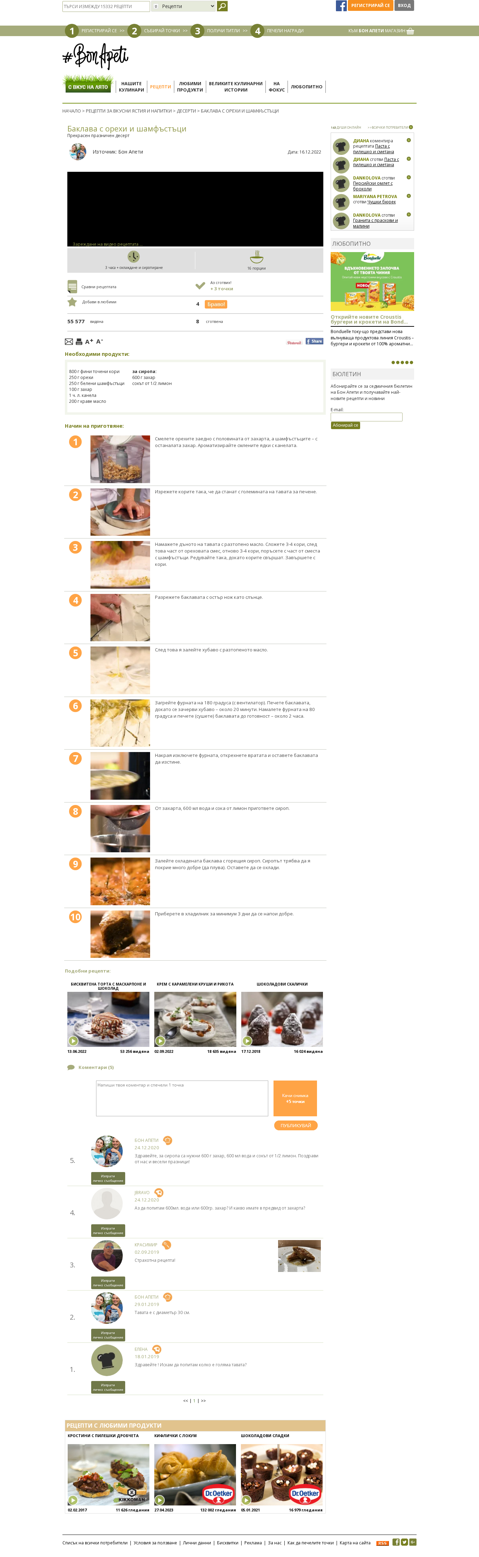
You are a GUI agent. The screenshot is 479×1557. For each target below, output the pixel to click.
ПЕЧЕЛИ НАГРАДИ (285, 31)
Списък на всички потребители (95, 1543)
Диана (361, 141)
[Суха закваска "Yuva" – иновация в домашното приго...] (393, 362)
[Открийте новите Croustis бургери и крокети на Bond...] (397, 362)
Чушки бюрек (381, 202)
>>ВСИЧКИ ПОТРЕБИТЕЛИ (387, 127)
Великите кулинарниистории (236, 87)
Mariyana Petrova (375, 196)
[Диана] (341, 146)
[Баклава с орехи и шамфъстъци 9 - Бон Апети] (120, 881)
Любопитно (307, 87)
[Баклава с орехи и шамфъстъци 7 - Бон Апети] (120, 776)
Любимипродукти (190, 87)
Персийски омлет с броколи (373, 186)
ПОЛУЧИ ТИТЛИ (223, 31)
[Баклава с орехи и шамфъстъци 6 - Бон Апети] (120, 723)
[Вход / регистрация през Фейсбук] (342, 5)
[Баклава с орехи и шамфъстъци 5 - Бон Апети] (120, 670)
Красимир (146, 1245)
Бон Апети (130, 151)
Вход (404, 5)
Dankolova (366, 178)
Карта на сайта (355, 1543)
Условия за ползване (155, 1543)
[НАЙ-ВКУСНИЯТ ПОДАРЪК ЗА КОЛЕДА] (402, 362)
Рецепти (160, 87)
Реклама (253, 1543)
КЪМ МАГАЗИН (377, 31)
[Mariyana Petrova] (341, 202)
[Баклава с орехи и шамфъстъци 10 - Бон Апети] (120, 934)
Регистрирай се (370, 5)
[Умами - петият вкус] (407, 362)
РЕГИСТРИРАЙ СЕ (99, 31)
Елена (141, 1349)
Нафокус (277, 87)
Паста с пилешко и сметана (373, 149)
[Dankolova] (341, 183)
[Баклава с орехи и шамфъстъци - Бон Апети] (120, 459)
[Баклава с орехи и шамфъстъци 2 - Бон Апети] (120, 512)
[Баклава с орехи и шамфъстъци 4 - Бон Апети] (120, 618)
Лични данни (197, 1543)
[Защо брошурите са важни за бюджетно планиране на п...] (411, 362)
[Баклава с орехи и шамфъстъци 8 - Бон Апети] (120, 829)
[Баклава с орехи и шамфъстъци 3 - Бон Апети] (120, 565)
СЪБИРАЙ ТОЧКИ (162, 31)
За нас (275, 1543)
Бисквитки (227, 1543)
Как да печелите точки (311, 1543)
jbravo (142, 1193)
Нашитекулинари (131, 87)
